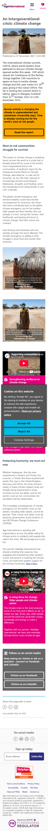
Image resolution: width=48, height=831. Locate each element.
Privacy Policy (33, 783)
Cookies (24, 787)
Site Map (34, 787)
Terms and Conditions (16, 783)
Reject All (24, 431)
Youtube (21, 739)
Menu (32, 10)
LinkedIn (10, 707)
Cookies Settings (24, 439)
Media (24, 792)
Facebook (15, 739)
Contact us (34, 792)
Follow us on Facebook (24, 675)
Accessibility (13, 787)
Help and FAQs (13, 792)
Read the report (24, 132)
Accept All (24, 423)
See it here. (31, 563)
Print (16, 707)
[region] (24, 415)
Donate (43, 8)
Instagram (27, 739)
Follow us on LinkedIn (24, 684)
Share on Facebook (5, 707)
